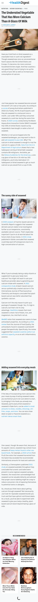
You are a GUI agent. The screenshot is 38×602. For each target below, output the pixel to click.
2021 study (27, 237)
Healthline (14, 310)
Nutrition (4, 8)
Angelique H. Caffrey (9, 24)
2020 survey (13, 121)
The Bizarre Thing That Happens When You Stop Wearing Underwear (9, 560)
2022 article (27, 453)
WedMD (4, 319)
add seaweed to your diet (14, 140)
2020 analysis (8, 222)
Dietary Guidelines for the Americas (17, 155)
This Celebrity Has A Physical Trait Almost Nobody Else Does (28, 559)
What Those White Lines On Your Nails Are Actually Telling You (9, 588)
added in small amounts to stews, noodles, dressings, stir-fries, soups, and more (17, 408)
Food (25, 8)
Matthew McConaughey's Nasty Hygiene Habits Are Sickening (28, 588)
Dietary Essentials (16, 8)
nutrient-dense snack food (11, 416)
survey (5, 108)
